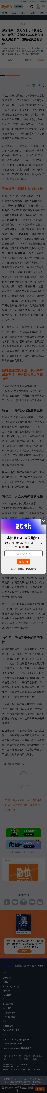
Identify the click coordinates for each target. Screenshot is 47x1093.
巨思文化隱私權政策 (28, 568)
